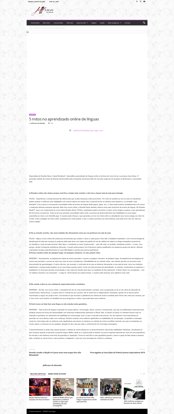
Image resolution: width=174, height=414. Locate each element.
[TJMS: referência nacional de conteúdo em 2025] (110, 387)
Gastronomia (81, 23)
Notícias (37, 28)
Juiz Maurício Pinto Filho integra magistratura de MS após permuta (86, 399)
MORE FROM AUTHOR (57, 374)
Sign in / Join (54, 1)
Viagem (93, 23)
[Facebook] (137, 1)
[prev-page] (141, 374)
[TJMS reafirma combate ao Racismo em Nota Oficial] (134, 388)
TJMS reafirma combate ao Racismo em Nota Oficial (133, 402)
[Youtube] (144, 1)
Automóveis (35, 23)
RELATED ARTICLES (38, 374)
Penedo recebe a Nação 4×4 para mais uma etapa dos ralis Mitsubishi (55, 353)
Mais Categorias (113, 23)
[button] (144, 22)
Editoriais (70, 23)
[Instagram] (140, 1)
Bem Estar (46, 23)
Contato (127, 23)
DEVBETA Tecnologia (49, 411)
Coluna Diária (58, 23)
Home (30, 28)
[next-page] (144, 374)
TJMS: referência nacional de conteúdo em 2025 (110, 398)
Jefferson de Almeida (38, 123)
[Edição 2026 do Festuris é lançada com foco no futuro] (39, 387)
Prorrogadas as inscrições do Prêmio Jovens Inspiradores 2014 (117, 352)
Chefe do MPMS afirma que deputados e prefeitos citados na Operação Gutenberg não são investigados (63, 401)
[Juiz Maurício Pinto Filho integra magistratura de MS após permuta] (87, 387)
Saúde (102, 23)
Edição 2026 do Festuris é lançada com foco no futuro (39, 398)
